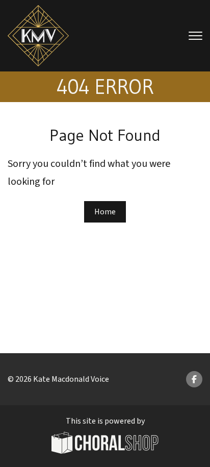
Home (105, 211)
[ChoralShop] (105, 444)
